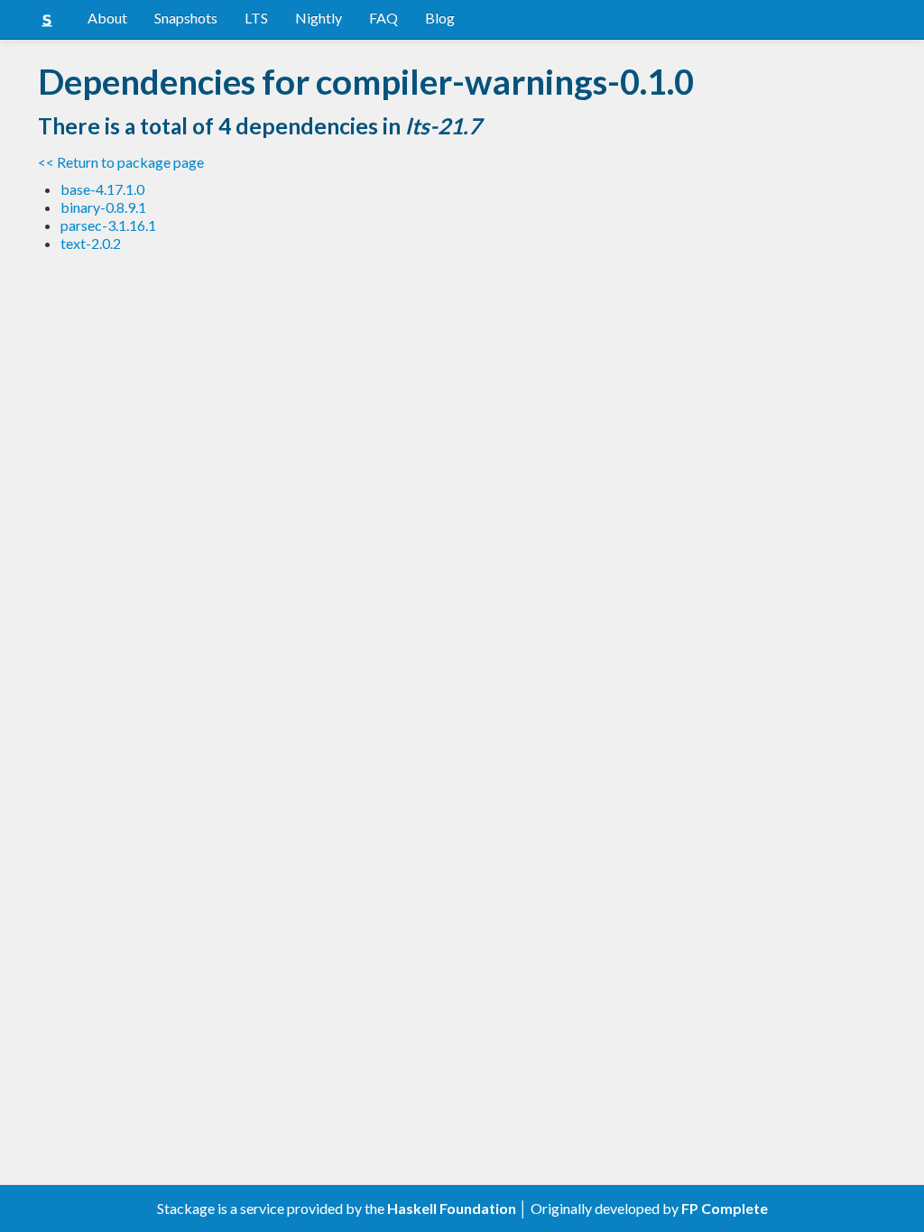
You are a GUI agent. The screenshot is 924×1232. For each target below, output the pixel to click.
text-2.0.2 (90, 243)
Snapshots (185, 17)
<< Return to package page (121, 161)
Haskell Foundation (451, 1208)
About (107, 17)
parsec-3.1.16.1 (108, 225)
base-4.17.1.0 (102, 189)
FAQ (383, 17)
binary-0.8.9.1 (103, 207)
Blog (440, 17)
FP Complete (724, 1208)
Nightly (318, 17)
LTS (256, 17)
